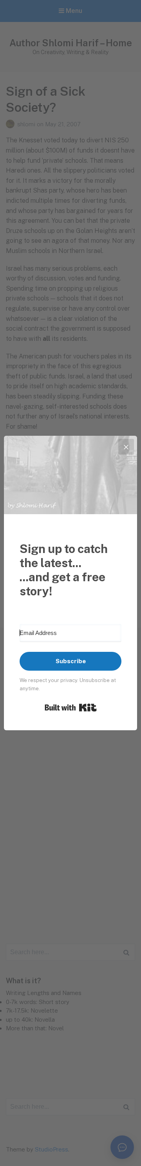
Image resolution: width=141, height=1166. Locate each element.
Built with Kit (71, 707)
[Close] (126, 447)
